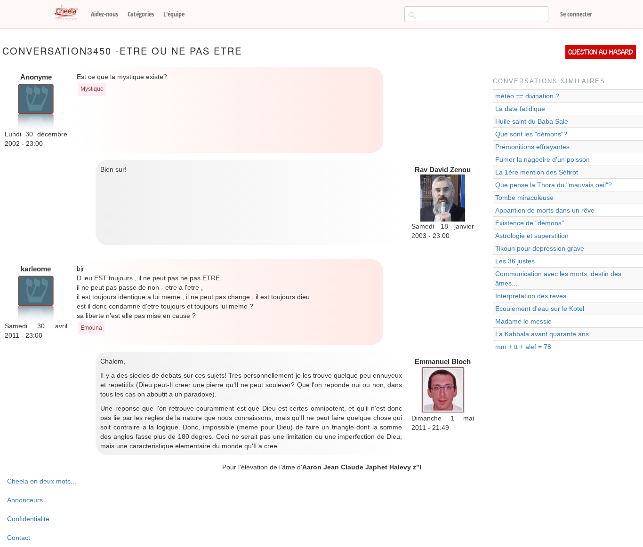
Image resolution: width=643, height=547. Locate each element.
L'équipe (174, 13)
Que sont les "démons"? (531, 134)
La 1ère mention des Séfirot (536, 172)
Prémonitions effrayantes (532, 147)
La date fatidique (520, 108)
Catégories (141, 13)
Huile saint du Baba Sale (531, 121)
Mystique (92, 89)
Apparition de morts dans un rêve (545, 210)
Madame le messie (523, 321)
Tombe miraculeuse (524, 197)
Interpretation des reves (530, 296)
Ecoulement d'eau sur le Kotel (539, 308)
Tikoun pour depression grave (539, 248)
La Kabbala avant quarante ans (542, 334)
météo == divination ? (527, 96)
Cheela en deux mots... (41, 481)
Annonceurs (25, 500)
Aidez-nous (104, 13)
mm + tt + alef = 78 (523, 346)
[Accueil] (69, 13)
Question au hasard (600, 52)
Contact (18, 537)
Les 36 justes (515, 261)
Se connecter (576, 13)
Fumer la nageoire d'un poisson (542, 159)
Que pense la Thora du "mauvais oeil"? (553, 185)
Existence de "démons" (529, 223)
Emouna (91, 328)
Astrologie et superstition (532, 235)
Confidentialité (28, 519)
